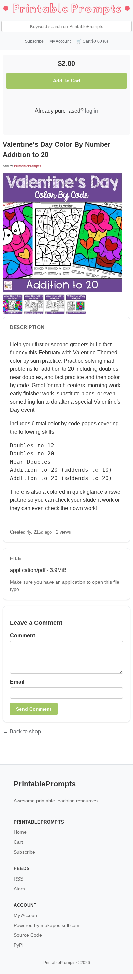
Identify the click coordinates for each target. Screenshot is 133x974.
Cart (18, 842)
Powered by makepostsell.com (46, 925)
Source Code (28, 935)
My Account (60, 41)
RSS (18, 879)
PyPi (18, 945)
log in (91, 111)
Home (20, 832)
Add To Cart (66, 80)
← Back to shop (22, 732)
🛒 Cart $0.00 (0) (92, 41)
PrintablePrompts (27, 166)
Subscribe (34, 41)
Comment (22, 635)
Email (17, 682)
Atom (19, 888)
